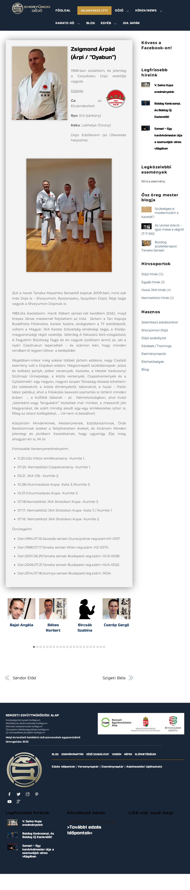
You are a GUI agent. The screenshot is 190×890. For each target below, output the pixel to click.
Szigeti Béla (114, 678)
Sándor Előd (24, 678)
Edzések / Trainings (156, 346)
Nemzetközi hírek (155, 298)
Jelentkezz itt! (94, 10)
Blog (90, 23)
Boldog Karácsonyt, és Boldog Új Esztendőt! (167, 110)
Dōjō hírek (149, 274)
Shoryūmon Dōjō (154, 330)
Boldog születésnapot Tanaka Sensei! (159, 246)
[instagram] (27, 794)
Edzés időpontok (63, 766)
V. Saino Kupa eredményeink (32, 823)
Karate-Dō (64, 23)
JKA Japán (131, 23)
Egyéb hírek (150, 282)
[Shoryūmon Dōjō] (31, 12)
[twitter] (18, 794)
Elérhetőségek (152, 362)
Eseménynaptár (153, 354)
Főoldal (63, 10)
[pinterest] (36, 794)
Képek (128, 754)
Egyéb (106, 23)
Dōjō (119, 10)
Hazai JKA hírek (153, 290)
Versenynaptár (88, 766)
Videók (116, 754)
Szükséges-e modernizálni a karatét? (159, 213)
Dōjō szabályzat (153, 338)
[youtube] (9, 801)
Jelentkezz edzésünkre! (159, 322)
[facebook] (9, 794)
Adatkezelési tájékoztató (144, 766)
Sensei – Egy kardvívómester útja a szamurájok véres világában (38, 851)
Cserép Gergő (116, 625)
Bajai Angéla (21, 625)
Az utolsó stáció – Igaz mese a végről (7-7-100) (162, 229)
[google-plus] (18, 801)
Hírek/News (146, 10)
